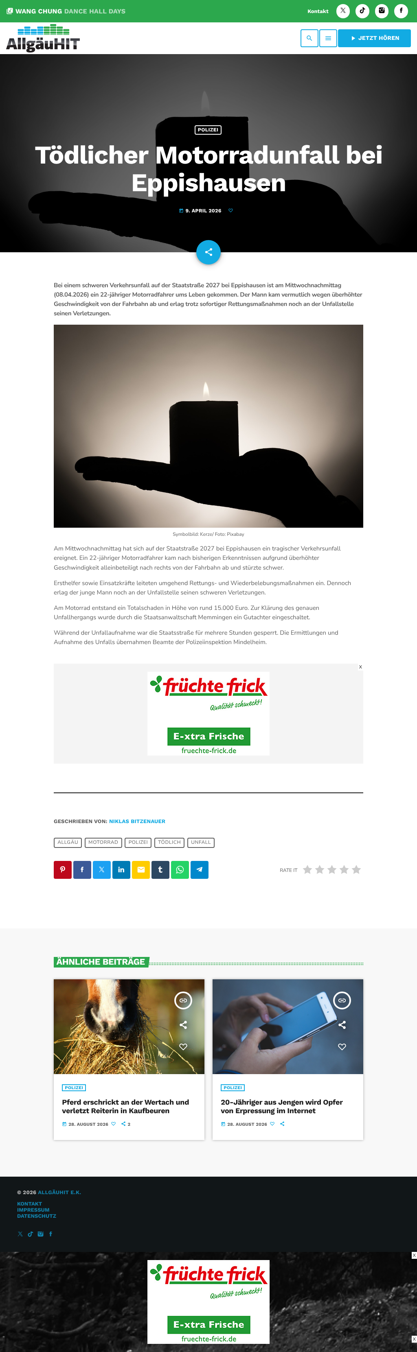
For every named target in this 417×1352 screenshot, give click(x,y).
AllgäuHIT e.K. (59, 1193)
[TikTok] (362, 11)
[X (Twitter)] (343, 11)
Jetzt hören (374, 38)
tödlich (169, 842)
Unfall (201, 842)
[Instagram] (382, 11)
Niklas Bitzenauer (137, 822)
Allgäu (67, 842)
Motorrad (103, 842)
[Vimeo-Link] (43, 38)
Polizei (208, 130)
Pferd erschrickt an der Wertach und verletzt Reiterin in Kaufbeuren (125, 1107)
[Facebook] (401, 11)
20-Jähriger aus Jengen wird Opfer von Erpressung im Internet (281, 1107)
